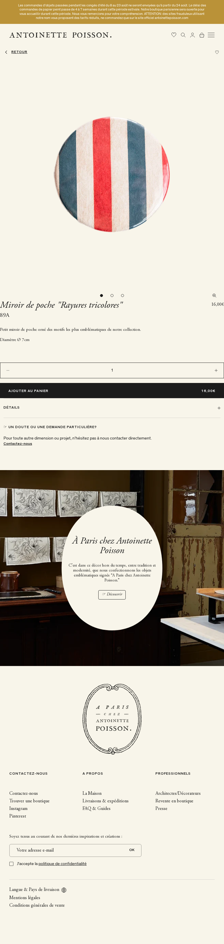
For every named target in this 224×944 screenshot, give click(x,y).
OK (131, 850)
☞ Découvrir (112, 595)
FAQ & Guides (97, 808)
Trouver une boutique (29, 801)
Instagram (18, 808)
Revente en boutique (174, 801)
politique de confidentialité (62, 863)
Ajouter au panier (28, 391)
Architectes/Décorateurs (178, 793)
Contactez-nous (18, 444)
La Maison (92, 793)
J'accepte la (52, 863)
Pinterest (17, 816)
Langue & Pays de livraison (34, 889)
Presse (161, 808)
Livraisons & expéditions (106, 801)
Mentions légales (24, 898)
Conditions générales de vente (37, 905)
